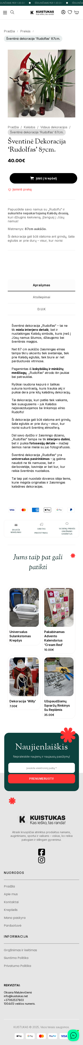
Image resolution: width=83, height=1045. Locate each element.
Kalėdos (29, 127)
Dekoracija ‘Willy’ (22, 701)
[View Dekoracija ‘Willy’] (24, 676)
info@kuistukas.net (16, 996)
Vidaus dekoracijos (54, 127)
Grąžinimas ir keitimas (20, 950)
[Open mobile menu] (5, 12)
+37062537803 (14, 1000)
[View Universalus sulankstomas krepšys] (24, 607)
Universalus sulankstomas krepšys (20, 636)
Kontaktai (11, 902)
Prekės (25, 31)
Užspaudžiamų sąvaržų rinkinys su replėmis (57, 705)
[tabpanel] (41, 405)
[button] (70, 55)
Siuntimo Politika (16, 958)
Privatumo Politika (17, 966)
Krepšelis (11, 910)
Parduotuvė (12, 926)
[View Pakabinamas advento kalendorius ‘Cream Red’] (59, 607)
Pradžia (9, 31)
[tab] (41, 285)
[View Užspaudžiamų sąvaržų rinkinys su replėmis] (59, 676)
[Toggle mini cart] (76, 12)
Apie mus (11, 894)
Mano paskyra (14, 918)
